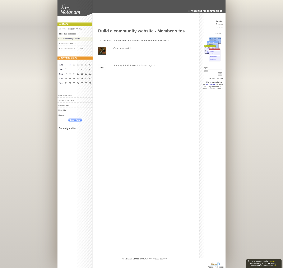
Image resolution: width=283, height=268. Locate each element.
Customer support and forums (71, 48)
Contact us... (63, 115)
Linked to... (62, 110)
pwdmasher (211, 84)
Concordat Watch (122, 48)
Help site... (218, 33)
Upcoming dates (68, 57)
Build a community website (69, 39)
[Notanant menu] (214, 265)
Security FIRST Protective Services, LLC (134, 65)
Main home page (65, 95)
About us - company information (72, 29)
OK (275, 266)
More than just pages (67, 34)
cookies (272, 261)
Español (219, 24)
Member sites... (64, 105)
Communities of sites (67, 44)
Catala (220, 28)
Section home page (66, 100)
